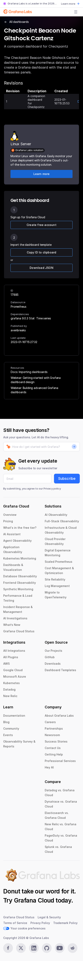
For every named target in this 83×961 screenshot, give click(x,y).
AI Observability (56, 514)
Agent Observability (17, 540)
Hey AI (49, 767)
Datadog (9, 689)
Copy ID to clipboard (41, 252)
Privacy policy (52, 488)
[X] (21, 948)
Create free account (41, 225)
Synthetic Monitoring (18, 589)
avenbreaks (18, 330)
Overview (10, 514)
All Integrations (14, 650)
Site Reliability (55, 579)
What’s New (11, 624)
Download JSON (41, 267)
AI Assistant (12, 534)
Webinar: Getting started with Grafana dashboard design (36, 380)
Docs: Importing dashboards (29, 372)
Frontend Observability (19, 582)
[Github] (47, 948)
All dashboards (19, 21)
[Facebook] (8, 948)
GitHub (50, 657)
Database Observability (20, 576)
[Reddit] (72, 948)
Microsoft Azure (14, 676)
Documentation (14, 715)
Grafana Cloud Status (18, 631)
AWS (6, 663)
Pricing (8, 521)
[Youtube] (59, 948)
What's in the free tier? (19, 527)
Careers (50, 722)
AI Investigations (15, 618)
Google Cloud (13, 670)
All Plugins (10, 657)
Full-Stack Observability (62, 521)
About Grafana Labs (59, 715)
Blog (6, 722)
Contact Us (53, 748)
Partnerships (54, 728)
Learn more (68, 3)
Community (11, 728)
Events (8, 735)
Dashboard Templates (60, 670)
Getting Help (54, 754)
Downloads (53, 663)
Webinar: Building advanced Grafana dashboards (34, 390)
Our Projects (53, 650)
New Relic (10, 696)
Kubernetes (11, 683)
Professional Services (60, 761)
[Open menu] (76, 12)
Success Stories (56, 741)
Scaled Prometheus (58, 561)
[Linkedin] (34, 948)
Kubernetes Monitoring (19, 558)
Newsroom (52, 735)
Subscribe (67, 478)
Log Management (57, 586)
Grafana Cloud (34, 900)
